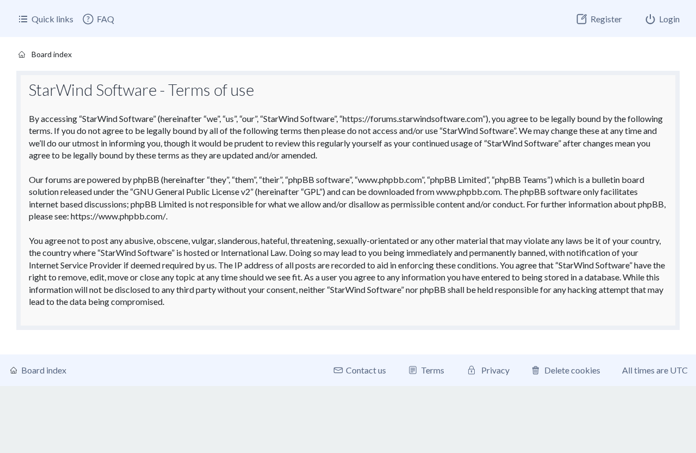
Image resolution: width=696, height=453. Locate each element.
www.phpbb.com (468, 191)
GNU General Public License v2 (191, 191)
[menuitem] (98, 19)
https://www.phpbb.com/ (118, 216)
